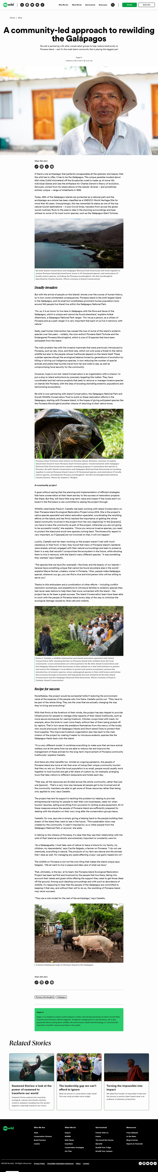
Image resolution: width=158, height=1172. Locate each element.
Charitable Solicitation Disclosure (60, 1163)
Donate (129, 5)
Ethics (78, 1163)
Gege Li (79, 58)
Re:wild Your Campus (104, 1151)
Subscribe (146, 5)
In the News (131, 1136)
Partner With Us (102, 1133)
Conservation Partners (43, 1136)
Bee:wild (99, 1144)
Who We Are (63, 5)
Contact (86, 1163)
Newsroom (103, 5)
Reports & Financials (134, 1144)
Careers (37, 1144)
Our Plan (68, 1151)
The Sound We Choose (104, 1140)
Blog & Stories (132, 1140)
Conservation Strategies (74, 1147)
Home (12, 18)
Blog (20, 18)
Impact (67, 1133)
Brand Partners (40, 1140)
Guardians (69, 1144)
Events (98, 1136)
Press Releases (132, 1133)
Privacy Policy (39, 1163)
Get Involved (90, 5)
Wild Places (69, 1140)
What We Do (77, 5)
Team (36, 1133)
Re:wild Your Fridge (103, 1147)
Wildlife (68, 1136)
